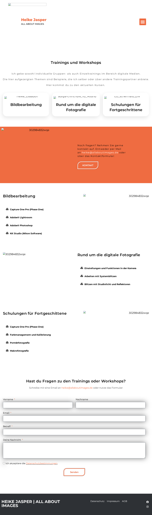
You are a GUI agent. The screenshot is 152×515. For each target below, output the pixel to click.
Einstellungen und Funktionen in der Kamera (110, 268)
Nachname (82, 399)
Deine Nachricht (12, 439)
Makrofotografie (19, 350)
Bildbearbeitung (26, 104)
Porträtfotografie (20, 342)
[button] (142, 22)
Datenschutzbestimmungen (41, 463)
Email (6, 412)
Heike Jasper (33, 21)
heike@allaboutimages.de (100, 152)
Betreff (7, 426)
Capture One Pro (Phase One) (26, 209)
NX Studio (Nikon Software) (26, 233)
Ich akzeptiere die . (32, 463)
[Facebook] (147, 502)
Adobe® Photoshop (21, 225)
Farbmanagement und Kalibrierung (30, 334)
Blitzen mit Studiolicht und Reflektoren (107, 284)
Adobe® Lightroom (21, 217)
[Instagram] (147, 506)
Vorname (8, 399)
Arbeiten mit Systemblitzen (100, 276)
